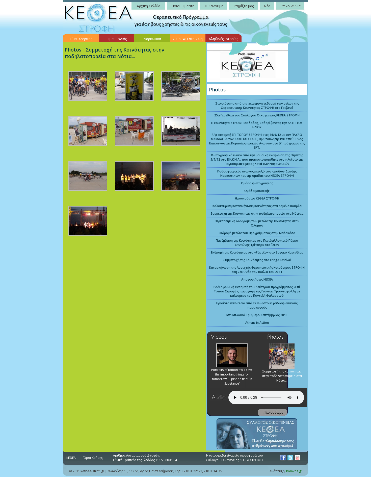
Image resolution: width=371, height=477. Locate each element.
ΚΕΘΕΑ (71, 458)
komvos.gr (294, 471)
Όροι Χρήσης (93, 458)
